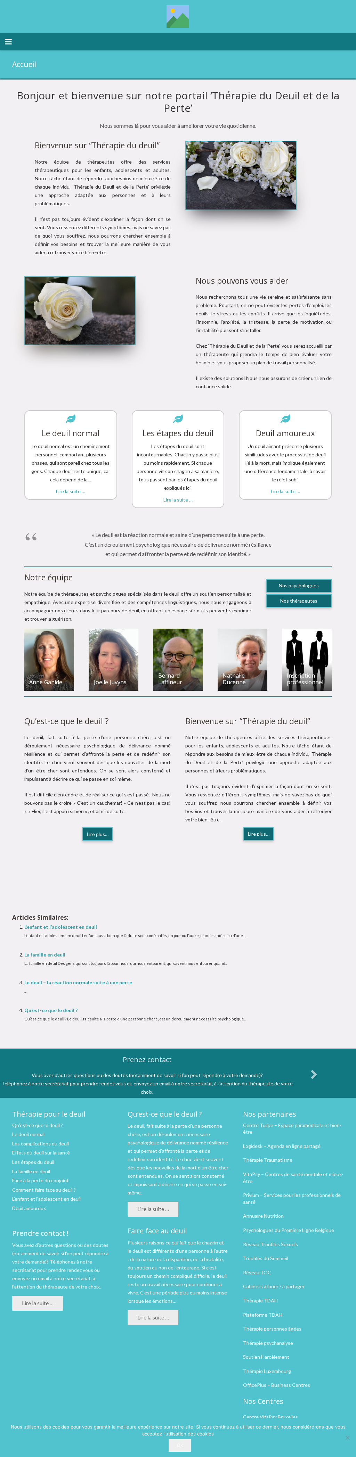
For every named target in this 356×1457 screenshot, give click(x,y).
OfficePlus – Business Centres (276, 1385)
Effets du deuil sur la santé (41, 1153)
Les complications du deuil (40, 1143)
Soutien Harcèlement (266, 1357)
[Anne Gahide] (49, 660)
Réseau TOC (257, 1272)
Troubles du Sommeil (265, 1258)
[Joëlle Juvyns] (113, 660)
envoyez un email (30, 1278)
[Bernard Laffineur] (178, 660)
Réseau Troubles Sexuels (270, 1244)
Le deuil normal (28, 1134)
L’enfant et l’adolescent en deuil (60, 927)
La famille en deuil (44, 955)
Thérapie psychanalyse (268, 1343)
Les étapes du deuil (33, 1162)
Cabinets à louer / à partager (274, 1286)
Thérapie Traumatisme (267, 1160)
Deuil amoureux (29, 1208)
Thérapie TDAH (260, 1300)
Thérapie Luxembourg (267, 1371)
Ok (180, 1445)
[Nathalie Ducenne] (242, 660)
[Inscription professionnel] (307, 660)
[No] (347, 1437)
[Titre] (178, 16)
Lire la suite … (70, 491)
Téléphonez (62, 1262)
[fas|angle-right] (313, 1074)
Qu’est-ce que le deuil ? (51, 1010)
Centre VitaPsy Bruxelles (270, 1417)
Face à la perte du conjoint (40, 1180)
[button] (8, 41)
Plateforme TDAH (262, 1315)
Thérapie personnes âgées (272, 1329)
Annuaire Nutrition (263, 1216)
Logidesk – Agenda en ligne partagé (282, 1146)
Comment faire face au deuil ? (44, 1190)
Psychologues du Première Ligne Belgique (288, 1230)
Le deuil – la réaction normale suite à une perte (78, 982)
